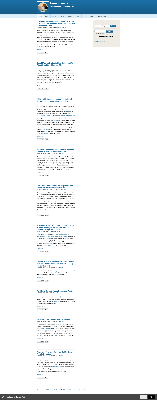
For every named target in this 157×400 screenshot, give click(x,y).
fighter (68, 111)
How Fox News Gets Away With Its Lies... (54, 320)
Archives (54, 16)
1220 (64, 389)
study (73, 243)
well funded (57, 120)
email (103, 33)
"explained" (54, 301)
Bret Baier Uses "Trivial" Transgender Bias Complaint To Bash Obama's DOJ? (55, 187)
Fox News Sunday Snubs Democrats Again (55, 291)
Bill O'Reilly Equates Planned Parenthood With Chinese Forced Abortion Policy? (54, 100)
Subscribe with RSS (101, 41)
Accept (143, 397)
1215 (47, 389)
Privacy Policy (101, 16)
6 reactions (61, 267)
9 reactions (57, 231)
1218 (57, 389)
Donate (78, 16)
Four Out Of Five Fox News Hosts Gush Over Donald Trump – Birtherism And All (55, 151)
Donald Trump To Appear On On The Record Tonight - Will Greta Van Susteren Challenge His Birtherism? (55, 264)
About (47, 16)
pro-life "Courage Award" (43, 133)
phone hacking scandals (55, 366)
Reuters (68, 359)
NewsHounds (59, 3)
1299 (82, 389)
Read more (40, 49)
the (43, 115)
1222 (70, 389)
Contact (92, 16)
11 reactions (61, 67)
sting (45, 115)
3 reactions (63, 103)
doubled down (50, 156)
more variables (47, 245)
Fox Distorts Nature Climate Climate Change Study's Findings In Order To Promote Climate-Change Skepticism (55, 227)
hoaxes (72, 122)
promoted (39, 115)
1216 (51, 389)
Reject (151, 397)
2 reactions (63, 189)
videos (48, 115)
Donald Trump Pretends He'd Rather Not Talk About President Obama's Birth (55, 64)
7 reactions (61, 321)
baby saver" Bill (47, 129)
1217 (54, 389)
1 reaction (63, 27)
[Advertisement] (56, 56)
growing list (63, 296)
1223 (74, 389)
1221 (67, 389)
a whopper (48, 328)
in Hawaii (46, 82)
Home (40, 16)
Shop (84, 16)
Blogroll (70, 16)
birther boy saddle (56, 271)
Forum (62, 16)
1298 (79, 389)
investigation (40, 82)
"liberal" (60, 272)
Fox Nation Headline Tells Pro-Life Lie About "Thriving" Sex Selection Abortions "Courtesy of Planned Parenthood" (56, 23)
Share (46, 52)
